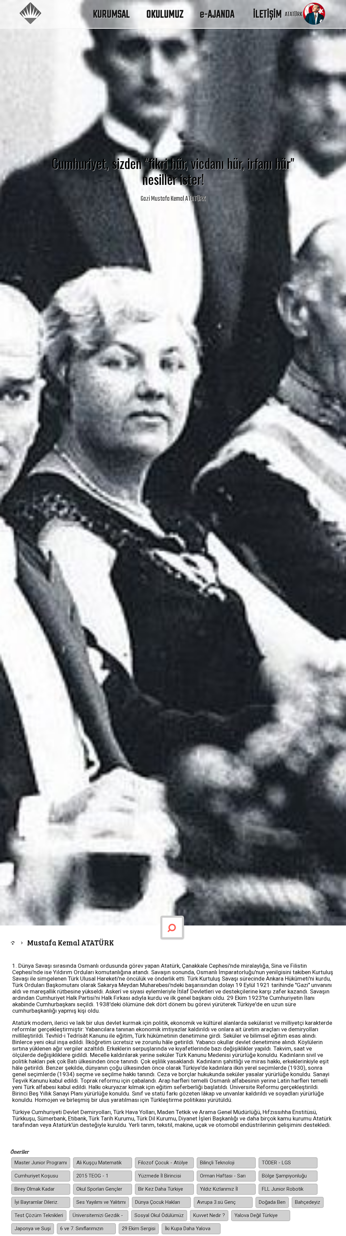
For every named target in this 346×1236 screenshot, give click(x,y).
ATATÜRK (293, 15)
